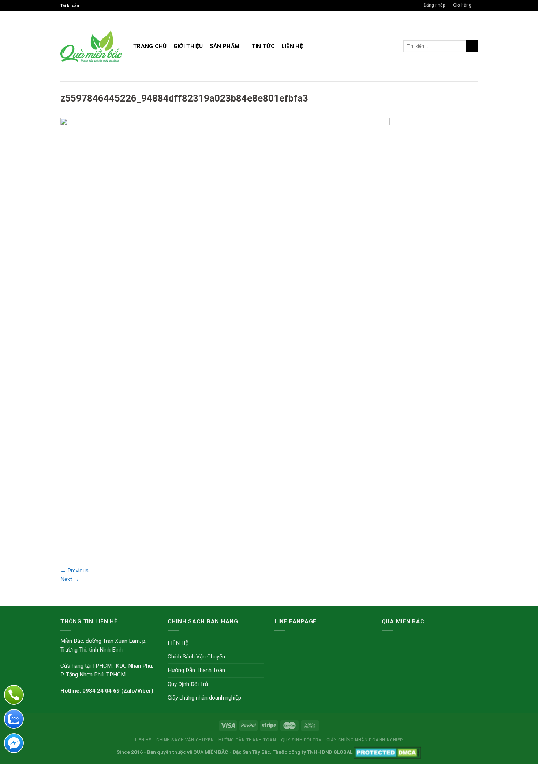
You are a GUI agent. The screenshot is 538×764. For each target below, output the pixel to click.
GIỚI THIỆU (188, 46)
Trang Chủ (150, 46)
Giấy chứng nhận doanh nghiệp (204, 697)
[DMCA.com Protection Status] (387, 752)
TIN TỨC (263, 46)
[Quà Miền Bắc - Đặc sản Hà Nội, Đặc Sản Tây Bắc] (91, 46)
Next (69, 579)
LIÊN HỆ (292, 46)
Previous (74, 570)
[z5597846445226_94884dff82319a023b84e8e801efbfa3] (225, 337)
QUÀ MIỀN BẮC (210, 752)
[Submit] (472, 46)
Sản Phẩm (224, 46)
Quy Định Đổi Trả (188, 684)
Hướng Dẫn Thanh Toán (196, 670)
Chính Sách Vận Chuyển (196, 656)
